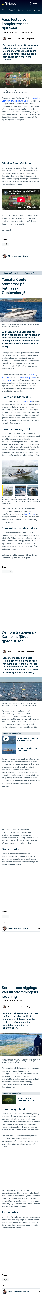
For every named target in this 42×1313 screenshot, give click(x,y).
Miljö (5, 244)
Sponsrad (7, 572)
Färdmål (12, 10)
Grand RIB (6, 380)
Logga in (35, 3)
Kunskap (21, 10)
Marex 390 (27, 401)
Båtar (4, 10)
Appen (30, 10)
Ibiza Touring (29, 514)
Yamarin (5, 377)
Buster (33, 375)
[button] (36, 472)
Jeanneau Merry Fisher (26, 377)
